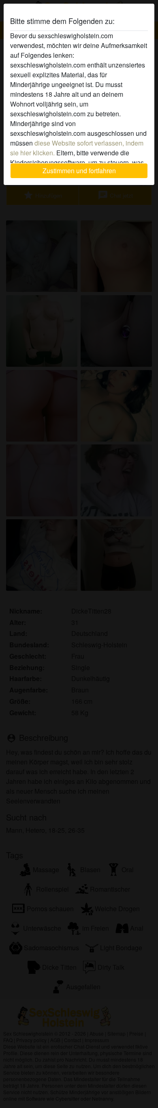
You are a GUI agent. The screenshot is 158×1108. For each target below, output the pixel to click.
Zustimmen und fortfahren (79, 170)
